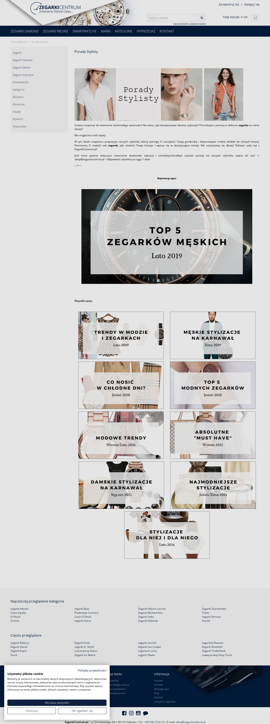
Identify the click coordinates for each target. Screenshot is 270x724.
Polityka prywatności (92, 670)
